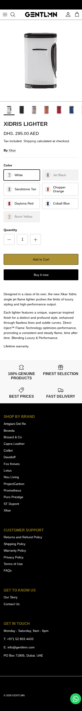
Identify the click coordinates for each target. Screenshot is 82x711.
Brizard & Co (13, 437)
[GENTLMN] (41, 14)
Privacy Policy (13, 557)
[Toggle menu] (5, 14)
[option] (41, 61)
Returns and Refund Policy (23, 537)
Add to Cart (41, 259)
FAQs (8, 570)
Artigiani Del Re (15, 424)
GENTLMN (18, 695)
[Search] (15, 14)
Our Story (11, 597)
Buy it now (41, 275)
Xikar (12, 150)
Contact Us (12, 604)
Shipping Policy (15, 544)
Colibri (8, 450)
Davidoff (9, 457)
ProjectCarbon (14, 484)
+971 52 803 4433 (20, 639)
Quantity (10, 230)
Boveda (9, 430)
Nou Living (11, 477)
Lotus (8, 470)
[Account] (67, 14)
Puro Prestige (13, 497)
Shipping (29, 141)
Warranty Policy (15, 550)
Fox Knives (12, 464)
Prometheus (12, 490)
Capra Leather (14, 444)
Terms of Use (13, 564)
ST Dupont (11, 504)
